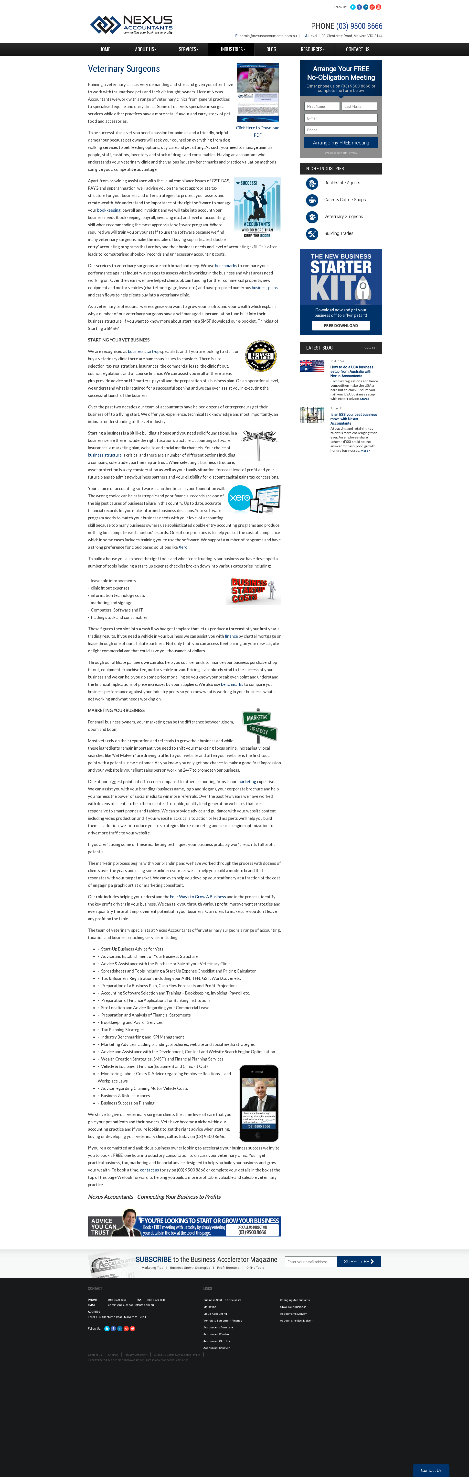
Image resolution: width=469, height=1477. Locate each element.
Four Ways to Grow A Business (198, 896)
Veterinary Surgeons (343, 216)
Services (187, 49)
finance (231, 636)
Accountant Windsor (216, 1334)
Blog (271, 49)
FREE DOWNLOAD (341, 325)
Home (104, 49)
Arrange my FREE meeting (341, 143)
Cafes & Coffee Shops (345, 199)
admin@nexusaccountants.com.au (268, 36)
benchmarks (226, 265)
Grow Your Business (293, 1307)
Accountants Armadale (218, 1327)
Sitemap (113, 1354)
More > (365, 399)
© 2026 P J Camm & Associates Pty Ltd (177, 1354)
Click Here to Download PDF (257, 131)
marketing (246, 781)
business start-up (144, 351)
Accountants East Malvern (296, 1320)
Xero (183, 547)
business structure (105, 455)
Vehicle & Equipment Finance (222, 1320)
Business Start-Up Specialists (222, 1300)
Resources (311, 49)
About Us (144, 49)
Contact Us (358, 49)
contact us (149, 1169)
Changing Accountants (295, 1300)
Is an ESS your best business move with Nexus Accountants (353, 419)
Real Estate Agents (342, 182)
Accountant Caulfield (216, 1348)
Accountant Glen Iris (216, 1341)
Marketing (209, 1307)
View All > (370, 348)
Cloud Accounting (215, 1313)
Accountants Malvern (294, 1313)
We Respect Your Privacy (341, 152)
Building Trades (338, 233)
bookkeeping (109, 210)
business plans (265, 287)
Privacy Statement (136, 1354)
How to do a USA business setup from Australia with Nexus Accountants (351, 371)
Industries (232, 49)
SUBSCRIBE (357, 1262)
